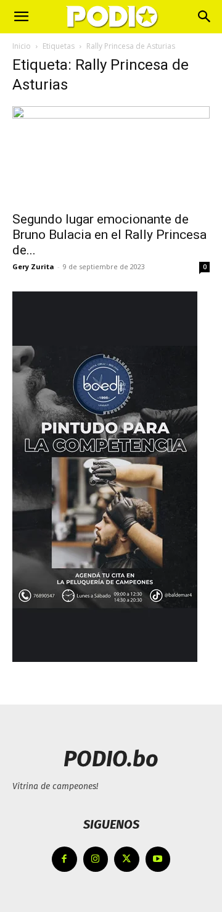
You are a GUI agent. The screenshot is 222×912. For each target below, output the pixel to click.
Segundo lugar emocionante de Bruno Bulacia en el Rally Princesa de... (109, 234)
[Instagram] (96, 859)
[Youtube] (158, 859)
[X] (126, 859)
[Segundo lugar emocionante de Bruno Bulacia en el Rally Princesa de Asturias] (111, 155)
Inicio (21, 46)
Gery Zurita (33, 266)
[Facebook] (64, 859)
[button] (21, 16)
